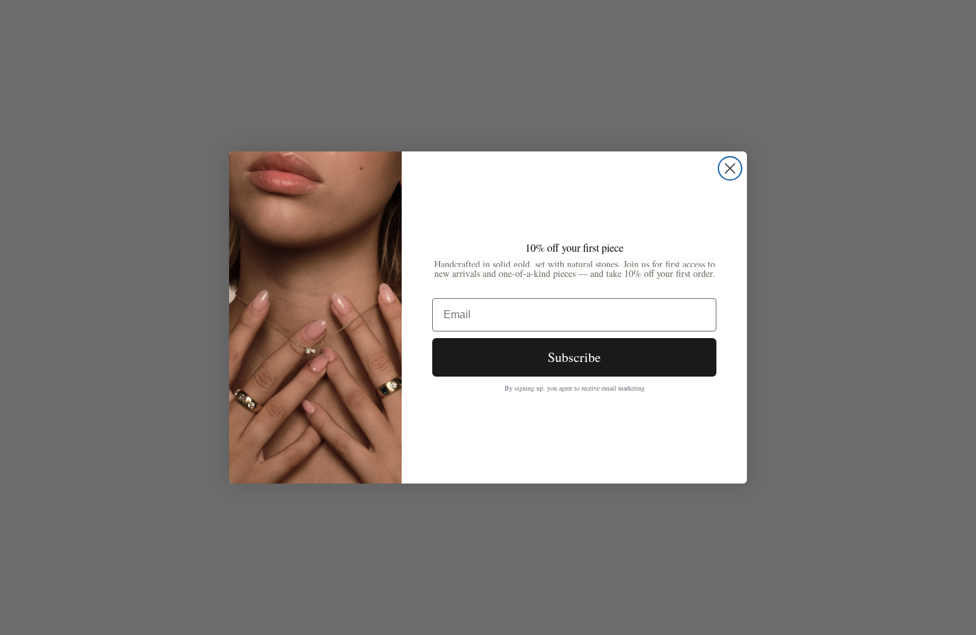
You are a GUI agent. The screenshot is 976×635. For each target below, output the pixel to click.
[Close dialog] (730, 168)
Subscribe (574, 357)
